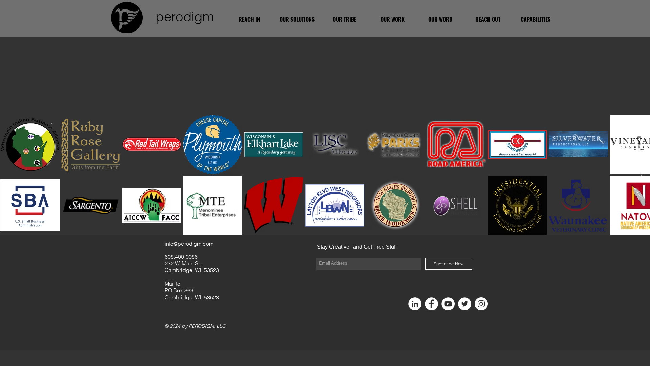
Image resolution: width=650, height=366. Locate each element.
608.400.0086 (181, 256)
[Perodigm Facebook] (431, 303)
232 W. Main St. (183, 263)
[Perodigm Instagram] (481, 303)
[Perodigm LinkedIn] (414, 303)
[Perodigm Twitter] (464, 303)
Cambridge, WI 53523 (192, 270)
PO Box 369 (179, 290)
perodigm (185, 16)
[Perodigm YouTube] (448, 303)
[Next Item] (641, 174)
